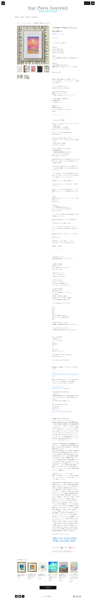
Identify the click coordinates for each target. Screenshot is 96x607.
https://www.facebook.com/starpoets (74, 596)
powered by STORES (46, 596)
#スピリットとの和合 (64, 540)
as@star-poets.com (56, 406)
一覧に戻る (48, 587)
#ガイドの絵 (66, 538)
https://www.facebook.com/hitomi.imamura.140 (62, 411)
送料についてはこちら (59, 34)
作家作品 (24, 23)
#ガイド (60, 538)
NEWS (27, 17)
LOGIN (87, 3)
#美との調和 (55, 540)
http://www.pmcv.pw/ (65, 534)
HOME (17, 17)
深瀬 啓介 (29, 23)
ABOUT (22, 17)
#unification (73, 538)
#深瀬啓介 (55, 538)
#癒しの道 (73, 540)
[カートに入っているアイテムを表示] (93, 3)
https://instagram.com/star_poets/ (77, 596)
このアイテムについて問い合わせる (63, 551)
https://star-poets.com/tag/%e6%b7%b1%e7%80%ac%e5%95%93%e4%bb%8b (65, 374)
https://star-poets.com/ (80, 596)
